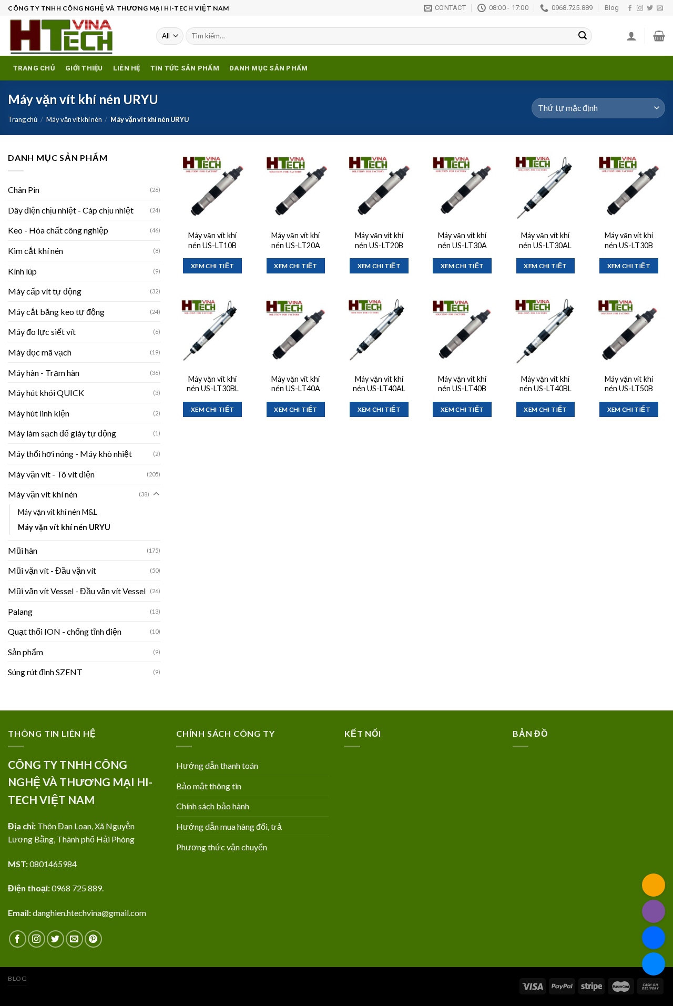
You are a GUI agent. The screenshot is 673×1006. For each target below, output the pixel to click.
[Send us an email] (660, 8)
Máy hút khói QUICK (46, 393)
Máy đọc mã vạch (40, 352)
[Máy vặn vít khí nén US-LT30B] (628, 187)
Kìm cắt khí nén (35, 251)
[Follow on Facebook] (630, 8)
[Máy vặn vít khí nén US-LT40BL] (545, 331)
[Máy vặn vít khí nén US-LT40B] (462, 331)
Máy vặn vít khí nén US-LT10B (212, 240)
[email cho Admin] (653, 885)
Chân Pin (23, 190)
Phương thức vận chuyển (221, 847)
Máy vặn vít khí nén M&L (57, 511)
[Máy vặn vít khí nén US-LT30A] (462, 187)
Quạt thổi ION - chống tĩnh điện (64, 631)
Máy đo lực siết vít (42, 332)
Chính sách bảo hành (212, 806)
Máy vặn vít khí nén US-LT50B (629, 383)
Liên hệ (126, 68)
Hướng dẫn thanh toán (217, 765)
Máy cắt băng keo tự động (56, 312)
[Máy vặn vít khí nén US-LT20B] (378, 187)
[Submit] (583, 36)
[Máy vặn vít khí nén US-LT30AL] (545, 187)
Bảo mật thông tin (208, 786)
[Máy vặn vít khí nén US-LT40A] (295, 331)
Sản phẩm (25, 652)
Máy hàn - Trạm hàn (43, 373)
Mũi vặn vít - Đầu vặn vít (52, 570)
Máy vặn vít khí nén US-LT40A (295, 383)
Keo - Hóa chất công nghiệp (58, 230)
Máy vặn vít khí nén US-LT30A (462, 240)
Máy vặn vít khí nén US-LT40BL (545, 383)
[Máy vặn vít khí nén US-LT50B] (628, 331)
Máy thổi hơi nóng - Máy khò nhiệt (70, 454)
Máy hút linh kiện (38, 413)
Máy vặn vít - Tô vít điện (51, 474)
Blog (612, 8)
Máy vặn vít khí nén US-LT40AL (379, 383)
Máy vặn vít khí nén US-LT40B (462, 383)
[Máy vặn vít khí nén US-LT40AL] (378, 331)
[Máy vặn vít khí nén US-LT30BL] (212, 331)
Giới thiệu (84, 68)
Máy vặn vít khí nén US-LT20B (379, 240)
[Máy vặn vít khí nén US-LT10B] (212, 187)
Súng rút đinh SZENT (45, 672)
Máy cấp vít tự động (44, 291)
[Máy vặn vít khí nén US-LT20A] (295, 187)
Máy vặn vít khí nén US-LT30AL (545, 240)
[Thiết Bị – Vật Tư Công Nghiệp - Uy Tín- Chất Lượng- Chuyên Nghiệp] (74, 36)
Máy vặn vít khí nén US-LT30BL (213, 383)
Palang (20, 611)
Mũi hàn (22, 550)
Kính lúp (22, 271)
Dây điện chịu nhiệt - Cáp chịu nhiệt (71, 210)
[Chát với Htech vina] (653, 963)
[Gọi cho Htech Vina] (653, 911)
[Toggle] (156, 494)
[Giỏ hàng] (659, 35)
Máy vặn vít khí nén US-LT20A (295, 240)
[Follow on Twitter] (650, 8)
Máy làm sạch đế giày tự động (62, 433)
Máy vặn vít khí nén (74, 119)
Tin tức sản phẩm (184, 68)
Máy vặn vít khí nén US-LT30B (629, 240)
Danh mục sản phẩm (268, 68)
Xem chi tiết (212, 265)
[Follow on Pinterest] (93, 939)
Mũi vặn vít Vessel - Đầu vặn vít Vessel (77, 591)
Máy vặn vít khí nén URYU (64, 527)
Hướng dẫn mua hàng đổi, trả (229, 826)
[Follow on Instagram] (640, 8)
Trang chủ (34, 68)
